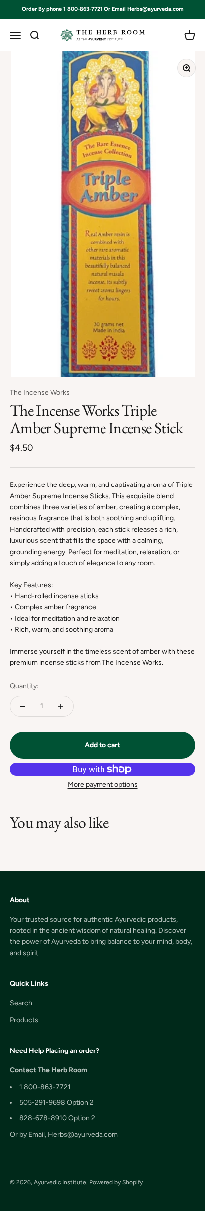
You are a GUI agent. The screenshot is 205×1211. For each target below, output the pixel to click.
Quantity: (24, 686)
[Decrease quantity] (22, 706)
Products (24, 1020)
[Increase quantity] (60, 706)
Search (21, 1003)
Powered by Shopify (116, 1182)
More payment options (103, 784)
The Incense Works (40, 392)
